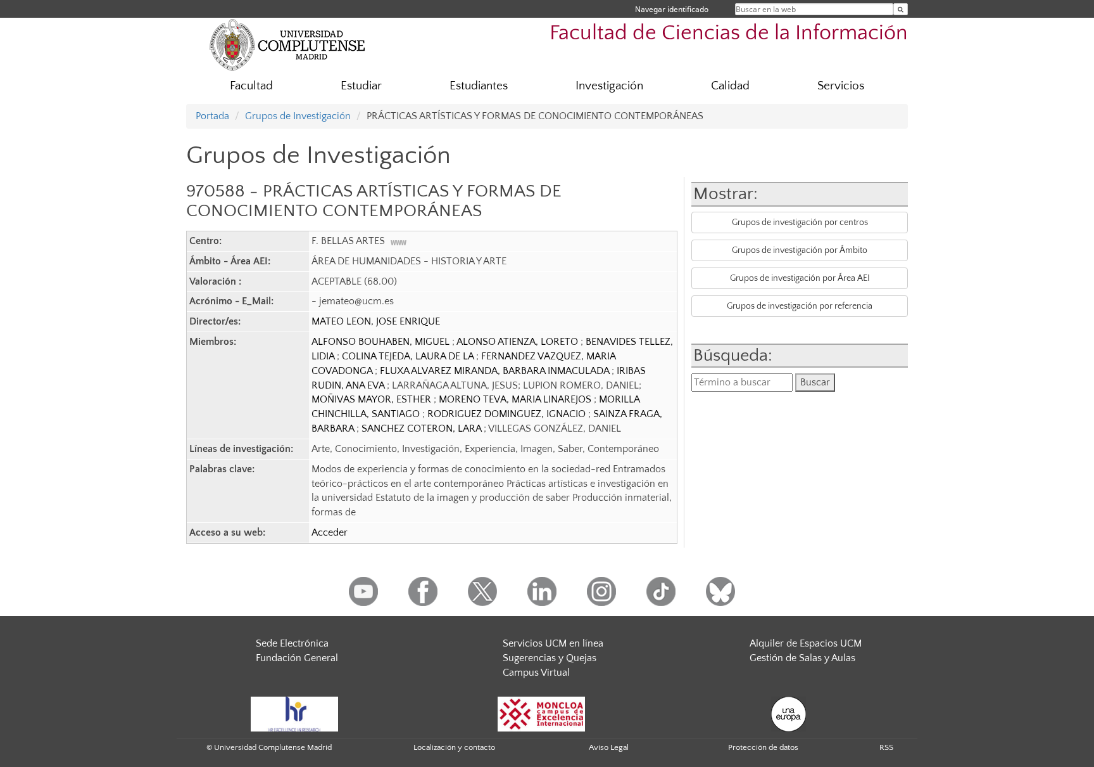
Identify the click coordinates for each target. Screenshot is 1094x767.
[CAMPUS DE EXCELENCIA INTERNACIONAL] (541, 713)
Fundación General (297, 658)
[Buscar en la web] (900, 9)
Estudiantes (479, 86)
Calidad (730, 86)
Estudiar (361, 86)
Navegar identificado (671, 9)
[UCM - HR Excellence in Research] (294, 713)
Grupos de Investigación (298, 116)
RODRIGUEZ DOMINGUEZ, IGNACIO (507, 414)
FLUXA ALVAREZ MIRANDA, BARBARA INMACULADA (496, 371)
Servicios (840, 86)
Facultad (251, 86)
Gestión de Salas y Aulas (802, 658)
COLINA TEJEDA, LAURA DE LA (409, 356)
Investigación (609, 86)
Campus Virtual (536, 672)
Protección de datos (763, 747)
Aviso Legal (609, 747)
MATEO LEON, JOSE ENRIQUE (375, 321)
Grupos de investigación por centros (800, 222)
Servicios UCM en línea (553, 643)
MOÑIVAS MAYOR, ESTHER (372, 399)
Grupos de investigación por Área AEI (800, 278)
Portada (212, 116)
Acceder (329, 532)
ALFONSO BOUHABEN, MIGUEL (381, 341)
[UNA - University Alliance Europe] (788, 713)
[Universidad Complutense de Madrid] (287, 44)
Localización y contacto (454, 747)
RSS (886, 747)
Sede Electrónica (292, 643)
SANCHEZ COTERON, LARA (423, 428)
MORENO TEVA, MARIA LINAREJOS (516, 399)
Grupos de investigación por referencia (799, 306)
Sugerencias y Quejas (549, 658)
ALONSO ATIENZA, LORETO (518, 341)
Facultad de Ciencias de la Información (729, 33)
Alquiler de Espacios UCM (806, 643)
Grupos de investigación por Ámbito (799, 250)
